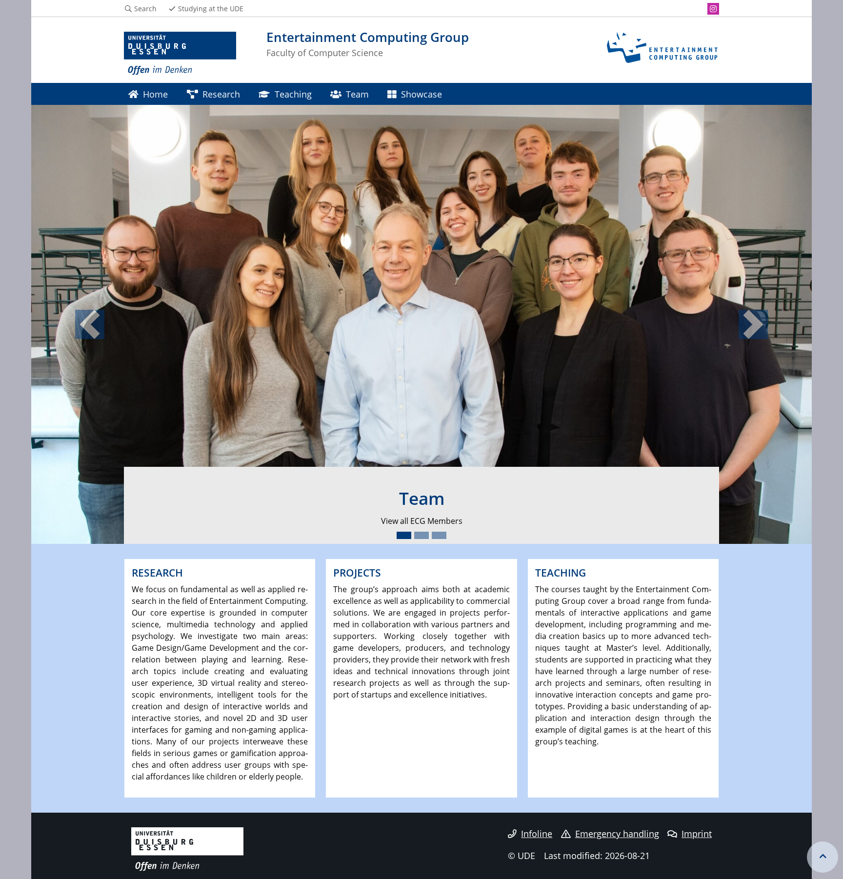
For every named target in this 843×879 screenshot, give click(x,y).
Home (155, 94)
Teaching (293, 94)
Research (221, 94)
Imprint (697, 833)
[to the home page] (180, 54)
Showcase (421, 94)
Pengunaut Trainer (498, 521)
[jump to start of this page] (822, 857)
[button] (89, 324)
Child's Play (365, 521)
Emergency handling (617, 833)
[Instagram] (713, 9)
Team (357, 94)
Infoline (536, 833)
